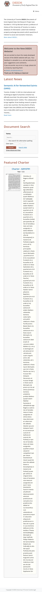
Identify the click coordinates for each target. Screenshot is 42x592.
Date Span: (9, 144)
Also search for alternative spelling (20, 141)
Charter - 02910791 (21, 169)
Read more (7, 115)
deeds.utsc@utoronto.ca (14, 70)
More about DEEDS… (11, 37)
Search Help (23, 147)
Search (11, 147)
